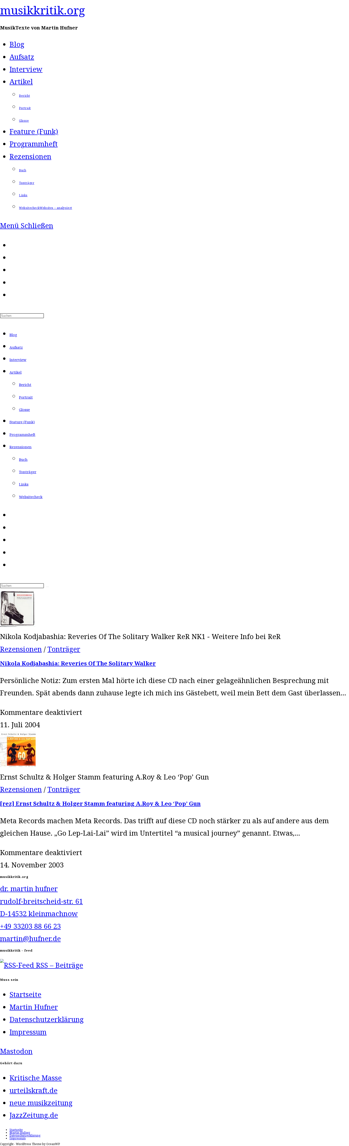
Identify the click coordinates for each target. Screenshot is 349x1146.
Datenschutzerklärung (46, 1019)
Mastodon (16, 1051)
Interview (17, 359)
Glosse (24, 409)
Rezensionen (20, 446)
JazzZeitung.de (33, 1115)
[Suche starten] (47, 586)
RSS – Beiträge (58, 965)
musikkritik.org (42, 10)
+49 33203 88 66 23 (30, 926)
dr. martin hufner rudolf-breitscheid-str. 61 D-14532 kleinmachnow (41, 901)
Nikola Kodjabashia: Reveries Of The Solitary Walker (78, 663)
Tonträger (27, 471)
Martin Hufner (33, 1007)
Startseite (25, 994)
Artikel (15, 372)
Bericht (25, 384)
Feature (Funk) (22, 421)
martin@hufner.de (30, 938)
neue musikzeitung (40, 1102)
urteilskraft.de (33, 1090)
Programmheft (22, 434)
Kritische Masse (35, 1078)
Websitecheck (30, 496)
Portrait (26, 397)
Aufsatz (16, 347)
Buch (23, 459)
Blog (13, 334)
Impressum (28, 1032)
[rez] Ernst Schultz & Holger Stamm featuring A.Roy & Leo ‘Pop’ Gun (100, 803)
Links (23, 484)
